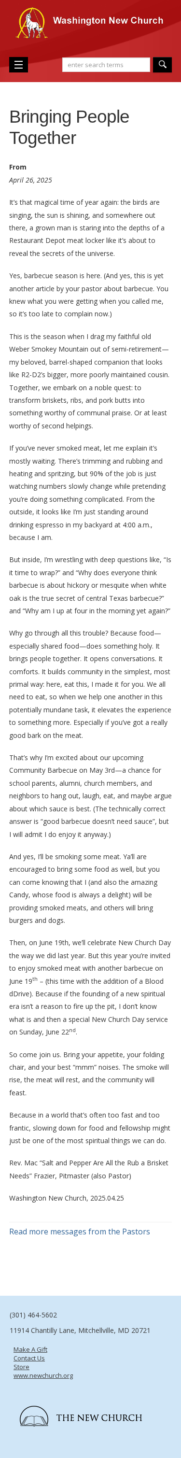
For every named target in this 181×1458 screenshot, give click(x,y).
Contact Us (29, 1358)
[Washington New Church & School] (90, 27)
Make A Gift (30, 1349)
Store (21, 1366)
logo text (93, 1405)
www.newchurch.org (43, 1375)
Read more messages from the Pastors (79, 1231)
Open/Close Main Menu (18, 64)
